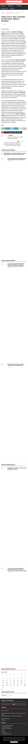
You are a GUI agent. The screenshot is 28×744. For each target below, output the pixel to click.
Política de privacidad (5, 718)
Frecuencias (10, 5)
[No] (26, 740)
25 (6, 685)
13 (14, 680)
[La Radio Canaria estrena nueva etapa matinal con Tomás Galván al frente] (4, 413)
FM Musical (4, 732)
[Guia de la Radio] (4, 3)
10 (3, 680)
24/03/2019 (4, 24)
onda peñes (18, 132)
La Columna (19, 5)
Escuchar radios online (6, 733)
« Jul (2, 689)
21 (17, 683)
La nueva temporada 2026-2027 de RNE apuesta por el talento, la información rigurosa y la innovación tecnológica (15, 265)
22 (21, 683)
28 (17, 685)
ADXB (3, 731)
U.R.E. (3, 729)
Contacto (12, 8)
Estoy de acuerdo (14, 742)
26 (10, 685)
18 (6, 683)
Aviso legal (3, 720)
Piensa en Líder (4, 8)
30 (24, 685)
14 (17, 680)
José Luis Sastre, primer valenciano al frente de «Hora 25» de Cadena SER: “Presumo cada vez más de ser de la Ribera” (17, 569)
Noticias (3, 5)
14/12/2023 (10, 161)
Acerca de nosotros (5, 710)
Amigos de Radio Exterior (7, 728)
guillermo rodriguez (9, 132)
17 (3, 683)
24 (3, 685)
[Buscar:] (14, 1)
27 (14, 685)
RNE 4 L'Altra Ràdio (5, 727)
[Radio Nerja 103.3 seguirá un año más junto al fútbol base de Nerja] (4, 516)
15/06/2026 (6, 155)
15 (21, 680)
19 (10, 683)
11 (6, 680)
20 (14, 683)
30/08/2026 (10, 267)
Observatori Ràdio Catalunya (7, 725)
